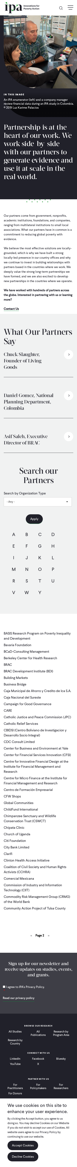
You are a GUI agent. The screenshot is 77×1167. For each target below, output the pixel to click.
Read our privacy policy (18, 998)
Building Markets (16, 677)
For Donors (15, 1093)
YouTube (15, 1064)
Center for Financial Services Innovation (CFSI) (37, 755)
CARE (8, 710)
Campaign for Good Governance (27, 704)
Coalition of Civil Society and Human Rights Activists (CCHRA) (35, 869)
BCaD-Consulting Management (26, 651)
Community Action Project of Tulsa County (35, 908)
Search (62, 8)
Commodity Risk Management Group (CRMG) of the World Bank (37, 899)
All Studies (15, 1031)
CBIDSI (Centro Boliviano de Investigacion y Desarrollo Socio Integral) (35, 733)
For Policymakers (38, 1086)
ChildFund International (21, 809)
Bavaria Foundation (17, 645)
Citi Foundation (15, 840)
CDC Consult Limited (19, 741)
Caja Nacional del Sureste (22, 697)
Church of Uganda (17, 834)
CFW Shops (12, 796)
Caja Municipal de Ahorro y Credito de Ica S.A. (37, 690)
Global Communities (18, 802)
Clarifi (8, 853)
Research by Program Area (61, 1033)
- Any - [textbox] (11, 502)
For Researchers (61, 1086)
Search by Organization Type (25, 493)
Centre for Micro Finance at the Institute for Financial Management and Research (35, 780)
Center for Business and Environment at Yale (36, 748)
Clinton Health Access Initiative (27, 860)
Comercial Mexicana (19, 878)
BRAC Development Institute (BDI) (28, 671)
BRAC (8, 664)
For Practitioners (15, 1086)
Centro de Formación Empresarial (28, 789)
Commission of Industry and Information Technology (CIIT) (33, 887)
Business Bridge (15, 684)
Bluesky (61, 1058)
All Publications (38, 1033)
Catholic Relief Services (21, 723)
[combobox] (38, 501)
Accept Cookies (23, 1145)
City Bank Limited (16, 847)
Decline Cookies (23, 1157)
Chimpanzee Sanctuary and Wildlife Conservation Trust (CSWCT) (30, 818)
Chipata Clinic (14, 827)
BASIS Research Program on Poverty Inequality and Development (37, 636)
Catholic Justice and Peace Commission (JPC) (37, 717)
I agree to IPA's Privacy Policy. (25, 987)
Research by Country (15, 1042)
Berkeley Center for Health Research (30, 658)
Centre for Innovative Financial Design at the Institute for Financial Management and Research (36, 766)
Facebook (38, 1058)
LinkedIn (15, 1058)
